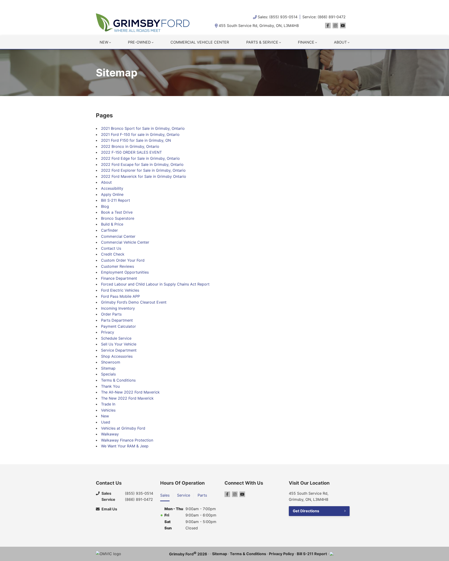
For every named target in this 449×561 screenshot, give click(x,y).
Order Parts (111, 314)
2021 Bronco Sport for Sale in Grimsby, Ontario (143, 128)
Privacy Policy (281, 553)
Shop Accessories (117, 356)
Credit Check (112, 254)
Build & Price (112, 224)
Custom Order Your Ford (123, 260)
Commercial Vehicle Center (199, 42)
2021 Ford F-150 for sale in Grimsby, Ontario (140, 134)
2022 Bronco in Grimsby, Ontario (130, 146)
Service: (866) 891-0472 (324, 17)
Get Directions (306, 511)
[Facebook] (328, 25)
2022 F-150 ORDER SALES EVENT (131, 152)
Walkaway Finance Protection (127, 440)
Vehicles (108, 410)
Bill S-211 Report (115, 200)
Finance (306, 42)
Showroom (110, 362)
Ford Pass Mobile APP (120, 296)
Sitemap (108, 368)
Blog (105, 206)
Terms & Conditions (118, 380)
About (340, 42)
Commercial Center (118, 236)
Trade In (108, 404)
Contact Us (111, 248)
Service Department (119, 350)
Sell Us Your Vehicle (118, 344)
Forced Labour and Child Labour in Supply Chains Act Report (155, 284)
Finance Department (119, 278)
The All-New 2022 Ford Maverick (130, 392)
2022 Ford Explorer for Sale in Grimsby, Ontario (143, 170)
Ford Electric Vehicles (120, 290)
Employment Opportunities (125, 272)
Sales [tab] (165, 495)
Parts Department (117, 320)
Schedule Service (116, 338)
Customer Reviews (117, 266)
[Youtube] (343, 25)
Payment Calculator (118, 326)
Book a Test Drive (117, 212)
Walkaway (110, 434)
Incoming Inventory (118, 308)
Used (105, 422)
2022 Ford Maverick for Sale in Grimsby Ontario (143, 176)
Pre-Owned (139, 42)
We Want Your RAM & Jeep (124, 446)
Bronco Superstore (117, 218)
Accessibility (112, 188)
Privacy (107, 332)
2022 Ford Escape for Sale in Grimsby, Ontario (142, 164)
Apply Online (112, 194)
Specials (108, 374)
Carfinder (109, 230)
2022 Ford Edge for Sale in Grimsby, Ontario (140, 158)
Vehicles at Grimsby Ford (123, 428)
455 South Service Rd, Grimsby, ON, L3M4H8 (259, 25)
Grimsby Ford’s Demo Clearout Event (134, 302)
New (104, 42)
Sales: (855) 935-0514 (277, 17)
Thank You (110, 386)
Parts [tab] (202, 495)
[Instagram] (335, 25)
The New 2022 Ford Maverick (127, 398)
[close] (348, 4)
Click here (188, 4)
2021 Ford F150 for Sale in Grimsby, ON (136, 140)
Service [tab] (183, 495)
